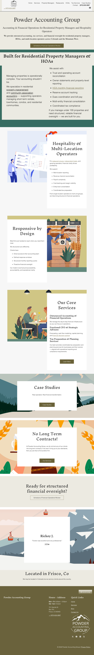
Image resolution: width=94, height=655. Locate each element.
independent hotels (71, 161)
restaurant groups (58, 161)
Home (30, 3)
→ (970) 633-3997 (10, 8)
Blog (72, 609)
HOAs (68, 3)
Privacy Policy (85, 647)
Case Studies (86, 3)
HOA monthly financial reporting (68, 88)
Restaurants (60, 3)
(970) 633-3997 (85, 5)
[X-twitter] (72, 636)
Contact (75, 5)
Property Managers (48, 3)
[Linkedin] (80, 636)
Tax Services (75, 3)
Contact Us (74, 612)
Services (37, 3)
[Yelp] (84, 636)
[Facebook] (76, 636)
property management (17, 89)
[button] (89, 7)
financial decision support (61, 335)
